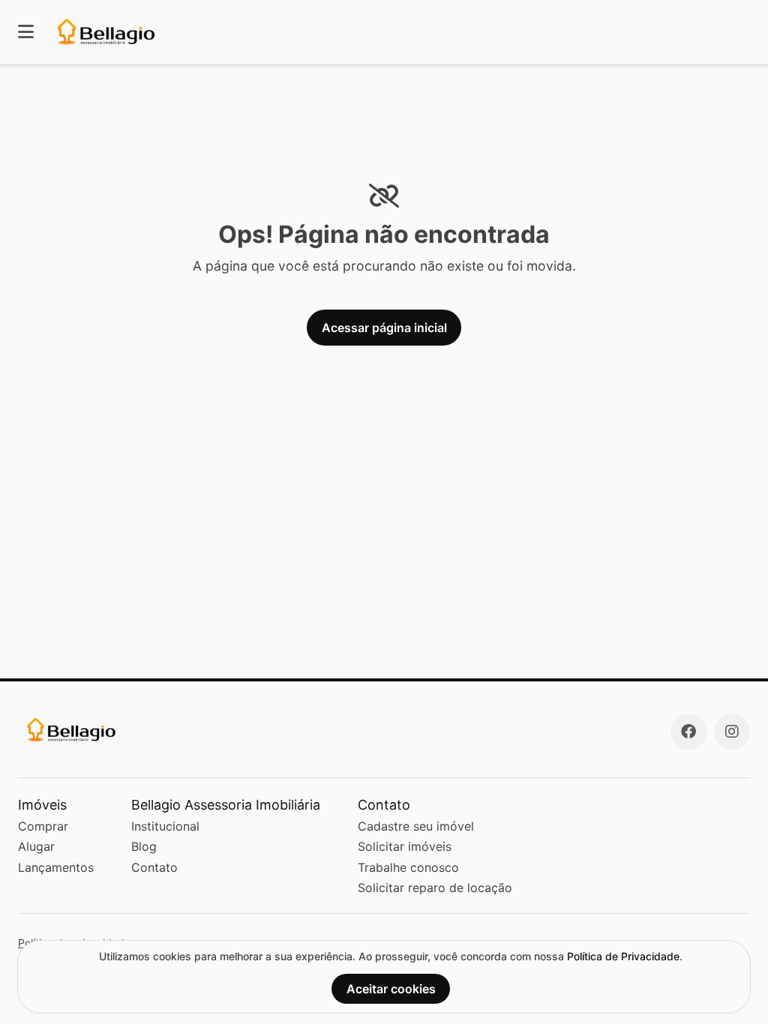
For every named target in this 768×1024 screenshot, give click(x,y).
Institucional (165, 826)
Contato (154, 867)
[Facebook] (688, 732)
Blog (144, 846)
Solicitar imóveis (405, 846)
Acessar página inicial (384, 327)
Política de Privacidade (623, 956)
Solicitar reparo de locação (435, 887)
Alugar (36, 846)
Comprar (43, 826)
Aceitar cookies (391, 988)
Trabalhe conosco (408, 867)
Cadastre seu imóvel (416, 826)
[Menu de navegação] (26, 32)
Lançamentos (56, 867)
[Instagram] (732, 732)
